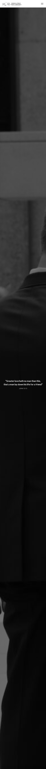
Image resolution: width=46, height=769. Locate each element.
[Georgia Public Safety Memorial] (13, 3)
